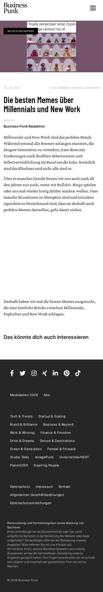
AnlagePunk (44, 457)
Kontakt (65, 486)
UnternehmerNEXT (74, 457)
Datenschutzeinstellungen (31, 503)
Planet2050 (19, 465)
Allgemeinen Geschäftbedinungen (37, 495)
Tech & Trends (21, 416)
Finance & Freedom (55, 432)
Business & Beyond (58, 424)
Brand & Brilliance (23, 424)
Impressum (44, 486)
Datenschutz (20, 486)
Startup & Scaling (51, 416)
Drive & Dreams (22, 441)
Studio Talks (19, 457)
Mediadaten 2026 (24, 395)
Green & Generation (26, 449)
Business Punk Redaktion (24, 126)
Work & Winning (22, 432)
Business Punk (16, 7)
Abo (47, 395)
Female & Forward (61, 449)
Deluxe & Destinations (20, 31)
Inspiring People (46, 465)
